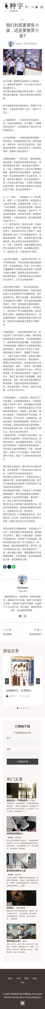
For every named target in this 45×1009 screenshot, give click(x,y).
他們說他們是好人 (15, 833)
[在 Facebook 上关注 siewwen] (20, 616)
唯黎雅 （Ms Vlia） (15, 837)
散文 (9, 796)
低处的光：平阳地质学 (17, 800)
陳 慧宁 (13, 696)
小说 (18, 978)
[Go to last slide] (7, 681)
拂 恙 (25, 941)
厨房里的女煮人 (14, 940)
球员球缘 (7, 632)
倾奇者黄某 (20, 908)
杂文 (22, 19)
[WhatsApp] (14, 567)
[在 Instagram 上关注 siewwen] (25, 616)
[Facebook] (5, 567)
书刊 (22, 982)
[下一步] (38, 681)
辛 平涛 (32, 800)
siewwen (18, 43)
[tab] (17, 708)
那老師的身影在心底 (16, 870)
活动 (35, 978)
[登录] (36, 7)
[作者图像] (11, 44)
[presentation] (22, 671)
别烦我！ (11, 907)
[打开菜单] (42, 7)
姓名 (8, 737)
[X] (9, 567)
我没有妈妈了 (35, 632)
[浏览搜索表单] (33, 7)
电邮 (8, 748)
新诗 (9, 904)
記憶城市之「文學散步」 (20, 690)
